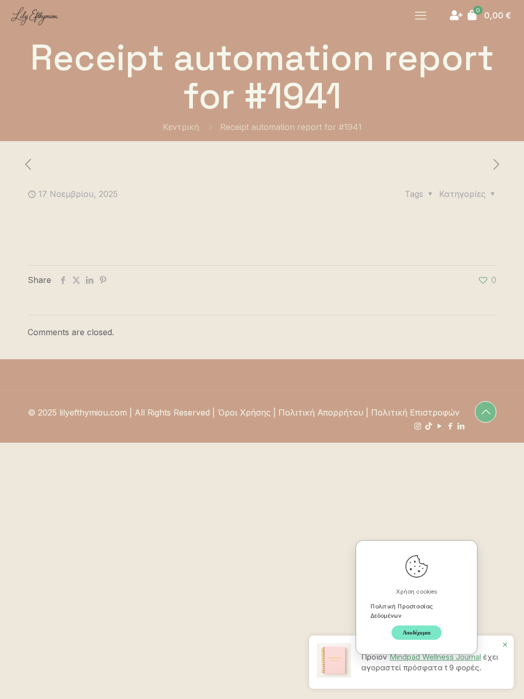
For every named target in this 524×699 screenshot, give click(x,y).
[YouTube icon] (439, 426)
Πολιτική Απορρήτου (320, 412)
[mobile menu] (420, 15)
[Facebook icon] (450, 426)
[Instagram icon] (418, 426)
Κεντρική (181, 127)
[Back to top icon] (485, 412)
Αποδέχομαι (417, 632)
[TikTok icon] (428, 426)
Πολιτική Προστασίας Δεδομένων (401, 610)
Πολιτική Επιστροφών (415, 412)
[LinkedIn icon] (461, 426)
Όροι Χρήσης (244, 412)
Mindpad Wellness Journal (435, 657)
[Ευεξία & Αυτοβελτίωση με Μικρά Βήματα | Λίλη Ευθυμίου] (34, 15)
